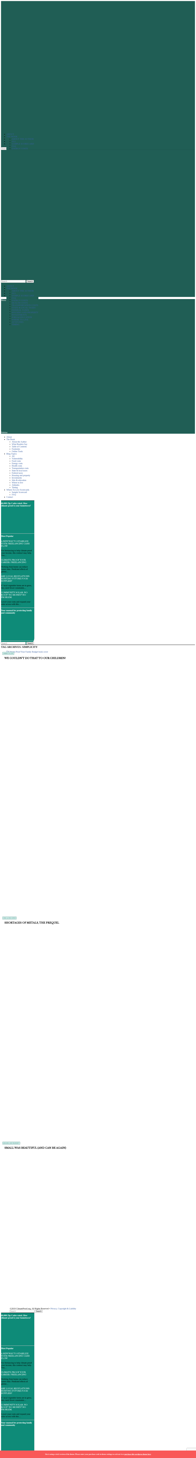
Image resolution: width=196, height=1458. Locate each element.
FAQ (14, 146)
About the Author (23, 139)
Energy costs (20, 148)
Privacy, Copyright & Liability (63, 1308)
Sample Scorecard (23, 144)
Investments (19, 315)
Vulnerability (17, 458)
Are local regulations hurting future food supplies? (15, 578)
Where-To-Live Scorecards (17, 490)
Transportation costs (25, 305)
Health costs (20, 303)
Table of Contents (19, 446)
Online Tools (17, 451)
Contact (9, 497)
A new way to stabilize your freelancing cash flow (15, 543)
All (14, 141)
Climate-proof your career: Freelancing (13, 561)
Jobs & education (22, 317)
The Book (11, 136)
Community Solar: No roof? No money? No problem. (14, 594)
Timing (15, 324)
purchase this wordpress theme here (137, 1454)
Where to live (20, 320)
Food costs (16, 461)
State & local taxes (23, 308)
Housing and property (25, 312)
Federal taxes (20, 310)
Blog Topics (11, 454)
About (10, 134)
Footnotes (16, 449)
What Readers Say (19, 444)
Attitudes (17, 322)
